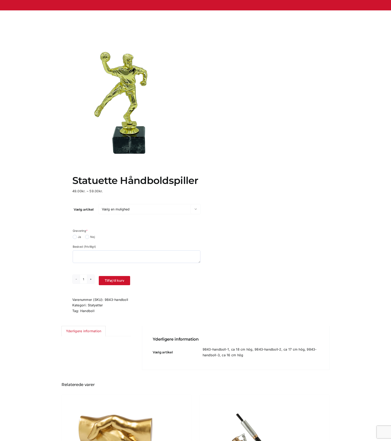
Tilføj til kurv (114, 280)
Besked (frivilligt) (84, 246)
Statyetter (95, 305)
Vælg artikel (84, 209)
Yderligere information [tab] (83, 331)
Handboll (87, 311)
